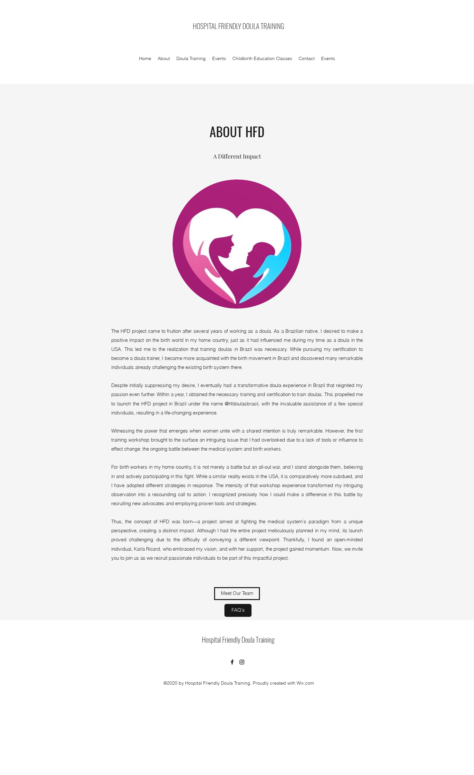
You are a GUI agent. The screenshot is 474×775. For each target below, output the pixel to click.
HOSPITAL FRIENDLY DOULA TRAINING (238, 26)
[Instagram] (242, 662)
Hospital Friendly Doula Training (238, 639)
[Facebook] (232, 662)
